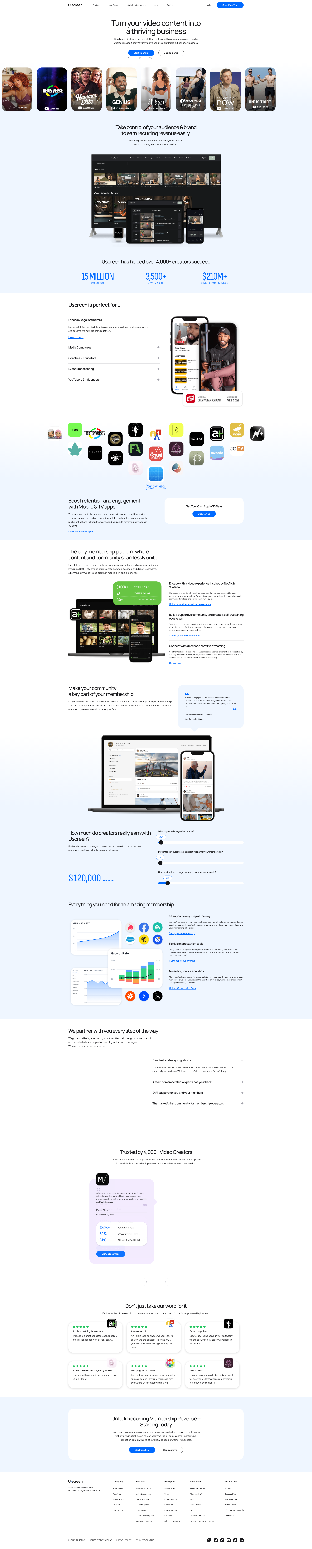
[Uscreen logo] (75, 1481)
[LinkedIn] (242, 1540)
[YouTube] (229, 1540)
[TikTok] (235, 1540)
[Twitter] (209, 1540)
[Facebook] (216, 1540)
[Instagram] (222, 1540)
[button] (163, 1282)
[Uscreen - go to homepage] (75, 5)
